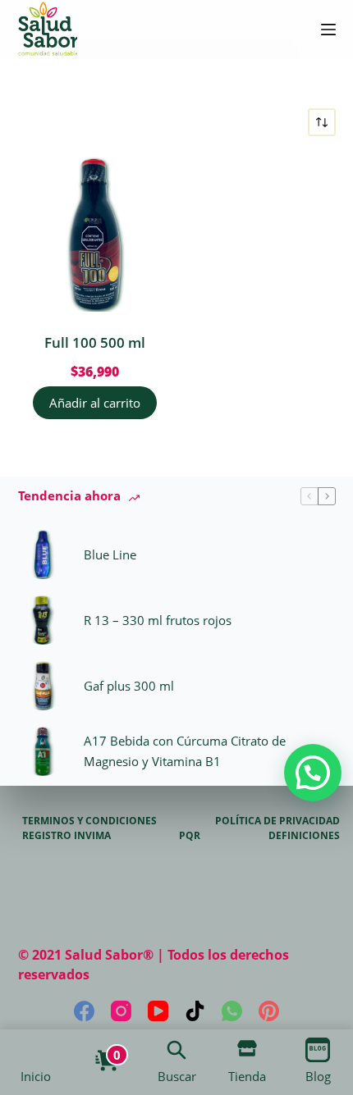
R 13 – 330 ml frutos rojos (158, 620)
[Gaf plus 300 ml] (42, 685)
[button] (313, 772)
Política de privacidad (277, 821)
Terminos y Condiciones (89, 821)
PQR (189, 835)
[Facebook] (84, 1011)
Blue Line (110, 554)
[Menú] (328, 29)
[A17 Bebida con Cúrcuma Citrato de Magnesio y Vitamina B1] (42, 751)
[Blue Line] (42, 554)
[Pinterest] (269, 1011)
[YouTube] (158, 1011)
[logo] (47, 29)
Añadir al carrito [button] (94, 403)
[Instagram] (121, 1011)
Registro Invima (66, 835)
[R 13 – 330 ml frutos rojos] (42, 620)
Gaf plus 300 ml (129, 686)
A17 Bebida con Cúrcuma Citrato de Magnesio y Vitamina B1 (185, 750)
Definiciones (304, 835)
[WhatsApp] (232, 1011)
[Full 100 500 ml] (95, 234)
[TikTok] (195, 1011)
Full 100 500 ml (94, 342)
